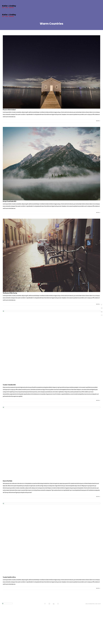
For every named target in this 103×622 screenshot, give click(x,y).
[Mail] (101, 315)
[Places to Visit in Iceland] (51, 72)
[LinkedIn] (101, 311)
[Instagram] (101, 308)
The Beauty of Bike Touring (49, 255)
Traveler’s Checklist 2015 (49, 347)
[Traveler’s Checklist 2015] (51, 347)
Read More (97, 120)
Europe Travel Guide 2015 (49, 163)
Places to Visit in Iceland (49, 72)
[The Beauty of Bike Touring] (51, 255)
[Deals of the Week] (51, 443)
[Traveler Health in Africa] (51, 539)
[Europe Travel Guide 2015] (51, 163)
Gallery (54, 72)
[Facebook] (101, 304)
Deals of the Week (49, 443)
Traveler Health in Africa (49, 539)
